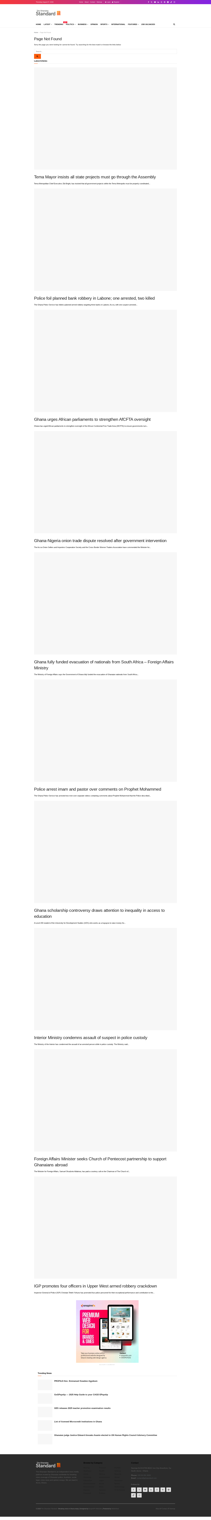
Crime (86, 1474)
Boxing (87, 1468)
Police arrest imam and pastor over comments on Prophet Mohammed (97, 789)
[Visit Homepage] (48, 12)
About (87, 2)
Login (108, 2)
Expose (87, 1490)
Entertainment (89, 1484)
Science (117, 1471)
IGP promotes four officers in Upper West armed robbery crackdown (95, 1286)
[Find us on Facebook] (148, 2)
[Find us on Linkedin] (151, 1489)
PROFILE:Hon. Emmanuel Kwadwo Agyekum (75, 1381)
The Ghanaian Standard (49, 1509)
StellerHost (115, 1509)
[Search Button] (174, 24)
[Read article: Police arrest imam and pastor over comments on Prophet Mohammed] (105, 730)
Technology (119, 1487)
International (118, 24)
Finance (102, 1468)
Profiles (117, 1468)
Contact (92, 2)
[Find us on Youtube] (155, 2)
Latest (47, 24)
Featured (132, 24)
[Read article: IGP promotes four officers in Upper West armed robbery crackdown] (105, 1227)
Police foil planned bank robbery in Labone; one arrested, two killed (94, 298)
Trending (58, 24)
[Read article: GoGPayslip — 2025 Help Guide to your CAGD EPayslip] (45, 1398)
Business (82, 24)
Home (81, 2)
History (102, 1474)
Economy (87, 1477)
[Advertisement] (130, 12)
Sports (103, 24)
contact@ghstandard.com (147, 1478)
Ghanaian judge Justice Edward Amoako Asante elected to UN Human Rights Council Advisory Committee (105, 1435)
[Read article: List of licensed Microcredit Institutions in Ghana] (45, 1425)
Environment (89, 1487)
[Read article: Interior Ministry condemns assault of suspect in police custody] (105, 979)
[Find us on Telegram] (168, 2)
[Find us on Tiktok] (133, 1495)
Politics (70, 24)
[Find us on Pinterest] (164, 2)
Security (117, 1474)
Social (117, 1477)
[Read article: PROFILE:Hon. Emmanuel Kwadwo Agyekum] (45, 1385)
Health (101, 1471)
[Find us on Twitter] (151, 2)
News (101, 1487)
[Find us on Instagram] (174, 2)
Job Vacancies (148, 24)
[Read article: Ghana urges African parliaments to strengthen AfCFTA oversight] (105, 361)
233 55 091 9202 (144, 1475)
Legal (101, 1480)
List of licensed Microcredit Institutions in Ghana (78, 1421)
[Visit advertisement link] (107, 1331)
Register (116, 2)
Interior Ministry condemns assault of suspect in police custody (90, 1037)
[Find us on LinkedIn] (158, 2)
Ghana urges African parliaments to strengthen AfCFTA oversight (92, 419)
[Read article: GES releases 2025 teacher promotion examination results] (45, 1412)
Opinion (94, 24)
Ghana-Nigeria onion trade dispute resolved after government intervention (100, 540)
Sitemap (99, 2)
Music (101, 1484)
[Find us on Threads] (161, 2)
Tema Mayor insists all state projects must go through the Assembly (95, 176)
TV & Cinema (119, 1490)
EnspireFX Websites (95, 1509)
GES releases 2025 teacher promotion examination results (82, 1408)
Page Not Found (45, 32)
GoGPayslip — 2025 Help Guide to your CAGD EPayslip (81, 1394)
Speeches (118, 1480)
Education (88, 1480)
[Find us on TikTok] (171, 2)
